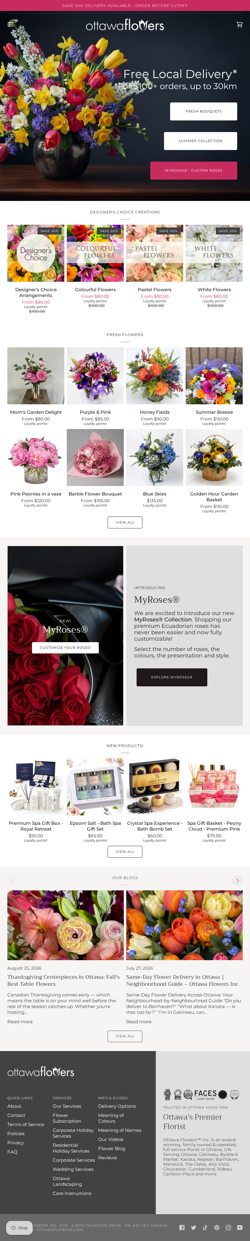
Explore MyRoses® (172, 677)
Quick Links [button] (20, 1098)
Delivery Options (117, 1106)
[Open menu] (16, 24)
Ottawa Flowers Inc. (35, 1225)
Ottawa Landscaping (67, 1181)
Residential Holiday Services (71, 1148)
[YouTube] (240, 1227)
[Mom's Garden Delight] (35, 375)
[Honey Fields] (154, 375)
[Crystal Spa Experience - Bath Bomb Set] (154, 786)
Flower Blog (111, 1148)
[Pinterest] (217, 1227)
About (14, 1106)
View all (125, 522)
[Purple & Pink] (95, 375)
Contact (16, 1115)
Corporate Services (74, 1160)
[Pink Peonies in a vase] (35, 457)
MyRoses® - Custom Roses (194, 170)
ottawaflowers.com (60, 1230)
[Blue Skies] (154, 457)
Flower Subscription (67, 1118)
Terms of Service (25, 1124)
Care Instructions (72, 1193)
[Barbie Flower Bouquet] (95, 457)
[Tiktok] (205, 1227)
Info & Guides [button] (113, 1098)
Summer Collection (201, 141)
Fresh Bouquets (204, 111)
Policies (15, 1133)
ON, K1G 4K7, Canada (146, 1225)
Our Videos (110, 1139)
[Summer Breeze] (214, 375)
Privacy (15, 1143)
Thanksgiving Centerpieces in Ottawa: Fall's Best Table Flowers (63, 980)
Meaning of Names (119, 1130)
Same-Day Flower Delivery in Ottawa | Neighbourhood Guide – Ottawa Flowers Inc (182, 980)
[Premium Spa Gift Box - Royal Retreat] (35, 786)
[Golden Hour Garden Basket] (214, 457)
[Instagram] (228, 1227)
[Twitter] (193, 1227)
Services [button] (62, 1098)
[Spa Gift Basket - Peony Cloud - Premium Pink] (214, 786)
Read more (20, 1022)
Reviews (107, 1158)
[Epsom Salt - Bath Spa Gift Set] (95, 786)
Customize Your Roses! (65, 647)
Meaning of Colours (111, 1118)
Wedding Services (73, 1169)
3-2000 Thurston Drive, (96, 1225)
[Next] (237, 880)
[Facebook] (182, 1227)
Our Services (67, 1106)
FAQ (12, 1152)
